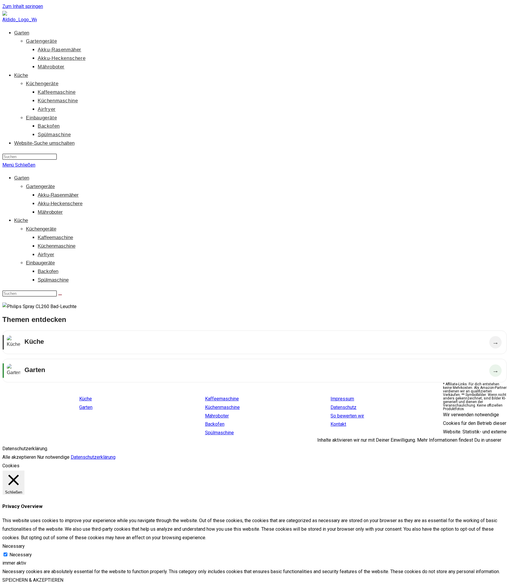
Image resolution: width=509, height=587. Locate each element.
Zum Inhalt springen (22, 6)
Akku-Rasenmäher (58, 195)
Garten (21, 178)
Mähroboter (50, 212)
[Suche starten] (60, 294)
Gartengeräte (40, 186)
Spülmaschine (53, 280)
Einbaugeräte (40, 263)
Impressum (342, 399)
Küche (21, 220)
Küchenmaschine (56, 246)
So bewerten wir (347, 416)
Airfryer (46, 254)
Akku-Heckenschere (60, 203)
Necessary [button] (13, 546)
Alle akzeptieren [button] (19, 457)
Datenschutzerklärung (93, 457)
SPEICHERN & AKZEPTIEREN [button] (32, 580)
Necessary (20, 555)
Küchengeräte (41, 229)
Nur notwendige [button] (53, 457)
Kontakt (338, 424)
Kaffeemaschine (55, 237)
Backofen (48, 271)
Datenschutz (343, 407)
